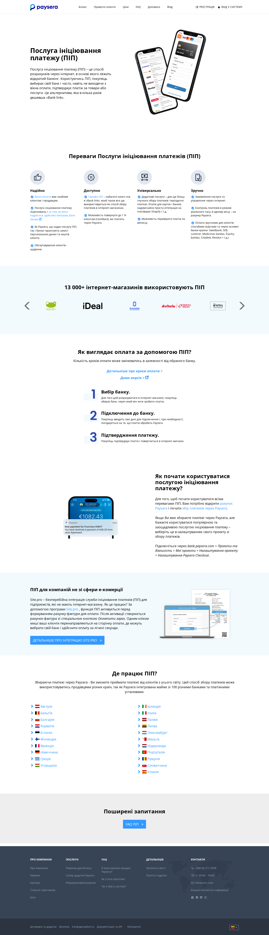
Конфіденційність (83, 926)
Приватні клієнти (105, 7)
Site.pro (72, 609)
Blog (170, 7)
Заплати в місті (155, 868)
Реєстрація (206, 7)
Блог (33, 897)
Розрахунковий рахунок (81, 882)
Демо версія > (132, 378)
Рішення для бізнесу (78, 868)
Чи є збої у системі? (114, 886)
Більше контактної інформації (210, 890)
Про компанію (39, 868)
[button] (81, 706)
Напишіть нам (203, 882)
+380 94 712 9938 (205, 868)
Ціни (126, 7)
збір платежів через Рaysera (204, 508)
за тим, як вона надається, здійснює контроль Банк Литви (52, 215)
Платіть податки (156, 875)
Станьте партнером (42, 890)
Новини (35, 875)
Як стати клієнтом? (113, 879)
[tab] (81, 706)
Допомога (154, 7)
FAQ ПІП (132, 824)
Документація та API (109, 926)
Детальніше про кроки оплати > (134, 371)
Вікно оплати (43, 196)
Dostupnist (134, 926)
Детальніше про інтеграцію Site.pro (65, 640)
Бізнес (83, 7)
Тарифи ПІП (95, 196)
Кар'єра (35, 882)
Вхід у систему (231, 7)
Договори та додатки (43, 926)
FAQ (138, 7)
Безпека (64, 926)
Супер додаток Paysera (80, 875)
